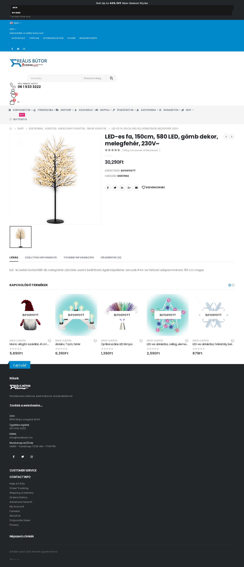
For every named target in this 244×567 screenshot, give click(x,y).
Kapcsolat (18, 38)
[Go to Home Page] (11, 128)
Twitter (115, 188)
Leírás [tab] (14, 257)
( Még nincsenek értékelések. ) (141, 150)
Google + (129, 188)
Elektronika (148, 110)
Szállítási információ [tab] (41, 257)
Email (136, 188)
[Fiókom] (13, 91)
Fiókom (34, 38)
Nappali (105, 110)
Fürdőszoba (45, 110)
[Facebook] (12, 49)
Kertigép (66, 110)
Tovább (45, 300)
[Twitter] (18, 49)
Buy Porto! (20, 118)
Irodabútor (170, 110)
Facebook (108, 188)
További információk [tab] (78, 257)
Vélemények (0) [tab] (111, 257)
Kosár (71, 38)
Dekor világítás (18, 340)
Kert (188, 110)
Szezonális (85, 110)
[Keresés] (112, 78)
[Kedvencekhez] (49, 340)
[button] (229, 285)
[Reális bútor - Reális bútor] (29, 63)
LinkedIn (122, 188)
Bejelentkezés (88, 38)
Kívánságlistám (53, 38)
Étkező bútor (125, 110)
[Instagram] (24, 49)
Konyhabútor (21, 110)
